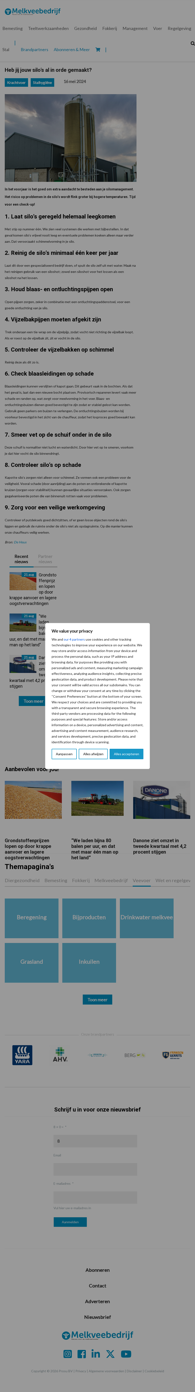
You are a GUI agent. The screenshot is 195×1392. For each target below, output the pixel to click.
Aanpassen (64, 754)
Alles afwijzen (93, 754)
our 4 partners (74, 639)
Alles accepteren (126, 754)
